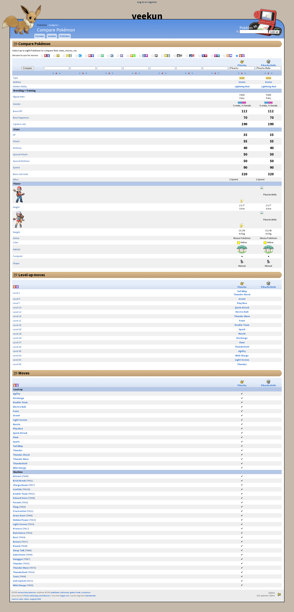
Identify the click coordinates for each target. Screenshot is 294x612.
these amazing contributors (37, 595)
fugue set (64, 595)
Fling (16, 506)
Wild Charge (242, 355)
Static (242, 82)
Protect (17, 528)
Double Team (242, 324)
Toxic (16, 576)
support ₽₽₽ (35, 599)
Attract (17, 476)
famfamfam (90, 595)
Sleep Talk (18, 550)
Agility (242, 351)
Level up (18, 389)
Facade (17, 502)
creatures (86, 592)
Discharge (242, 338)
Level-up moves (31, 274)
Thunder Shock (242, 294)
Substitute (19, 554)
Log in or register (147, 2)
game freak (75, 592)
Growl (242, 298)
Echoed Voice (20, 498)
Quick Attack (242, 307)
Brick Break (19, 480)
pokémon (55, 592)
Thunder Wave (242, 316)
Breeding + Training (24, 90)
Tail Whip (242, 291)
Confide (17, 489)
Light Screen (242, 359)
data (26, 599)
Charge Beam (20, 485)
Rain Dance (19, 532)
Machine (18, 471)
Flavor (17, 183)
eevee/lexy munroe (27, 592)
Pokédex (42, 25)
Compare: (27, 68)
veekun (147, 16)
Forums (39, 36)
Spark (242, 329)
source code (17, 599)
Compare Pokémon (34, 43)
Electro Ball (241, 311)
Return (17, 541)
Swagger (18, 559)
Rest (15, 537)
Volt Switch (19, 580)
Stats (16, 129)
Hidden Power (21, 519)
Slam (242, 342)
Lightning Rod (242, 86)
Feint (242, 320)
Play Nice (242, 303)
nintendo (64, 592)
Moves (23, 373)
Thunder (242, 364)
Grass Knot (19, 515)
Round (16, 545)
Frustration (19, 511)
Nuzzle (242, 333)
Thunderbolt (242, 346)
